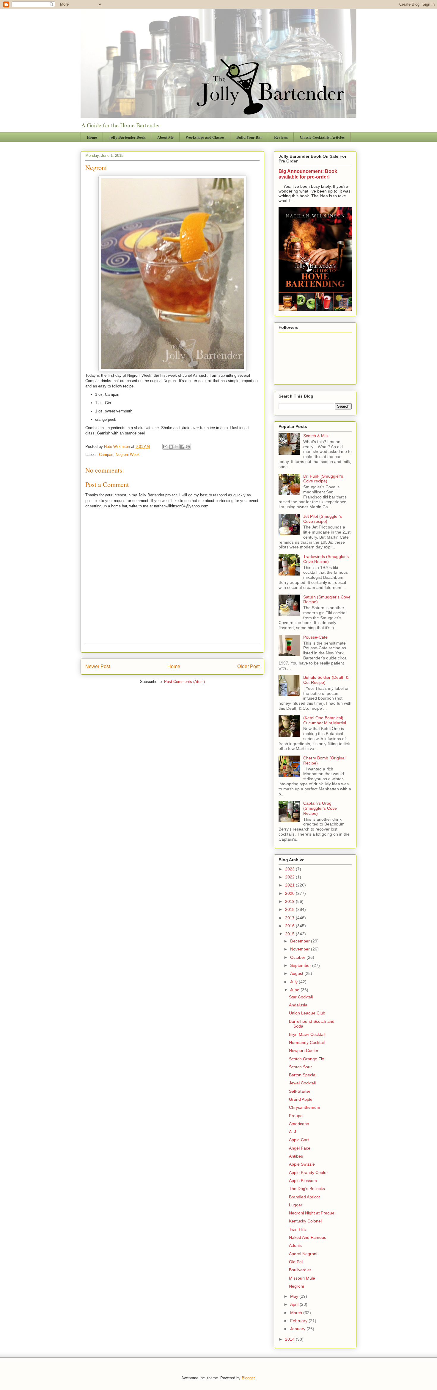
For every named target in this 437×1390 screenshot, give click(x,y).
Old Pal (296, 1261)
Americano (299, 1123)
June (295, 989)
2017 (290, 917)
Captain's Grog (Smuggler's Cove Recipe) (320, 808)
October (298, 957)
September (301, 965)
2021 (290, 885)
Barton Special (302, 1074)
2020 (290, 893)
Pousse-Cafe (315, 637)
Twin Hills (297, 1229)
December (300, 941)
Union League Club (307, 1013)
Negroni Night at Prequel (312, 1213)
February (299, 1320)
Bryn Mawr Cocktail (307, 1034)
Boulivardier (300, 1269)
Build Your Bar (249, 137)
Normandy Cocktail (307, 1042)
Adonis (295, 1245)
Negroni (296, 1286)
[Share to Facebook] (182, 447)
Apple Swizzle (302, 1164)
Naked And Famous (307, 1237)
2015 (290, 933)
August (297, 973)
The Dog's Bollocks (307, 1188)
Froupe (296, 1115)
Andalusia (298, 1005)
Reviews (281, 137)
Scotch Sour (300, 1066)
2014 (290, 1339)
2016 (290, 925)
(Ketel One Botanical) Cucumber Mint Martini (324, 720)
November (300, 949)
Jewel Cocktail (302, 1083)
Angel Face (299, 1148)
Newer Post (97, 666)
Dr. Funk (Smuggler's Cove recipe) (323, 479)
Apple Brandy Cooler (308, 1172)
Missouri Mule (302, 1278)
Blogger (248, 1378)
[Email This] (165, 447)
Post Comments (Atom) (184, 681)
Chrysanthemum (304, 1107)
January (298, 1328)
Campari (106, 454)
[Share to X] (177, 447)
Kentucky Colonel (305, 1221)
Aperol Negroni (303, 1253)
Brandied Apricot (304, 1196)
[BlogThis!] (171, 447)
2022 (290, 877)
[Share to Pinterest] (188, 447)
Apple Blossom (303, 1180)
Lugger (295, 1205)
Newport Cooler (303, 1050)
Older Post (248, 666)
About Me (165, 137)
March (296, 1312)
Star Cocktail (301, 997)
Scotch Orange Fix (306, 1058)
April (295, 1304)
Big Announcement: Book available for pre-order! (308, 173)
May (294, 1296)
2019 (290, 901)
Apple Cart (299, 1139)
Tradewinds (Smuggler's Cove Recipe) (326, 559)
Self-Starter (299, 1091)
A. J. (293, 1131)
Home (92, 137)
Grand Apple (300, 1099)
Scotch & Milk (315, 435)
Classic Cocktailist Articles (322, 137)
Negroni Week (128, 454)
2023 (290, 869)
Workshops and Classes (205, 137)
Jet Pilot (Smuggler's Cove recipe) (322, 519)
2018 (290, 909)
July (294, 981)
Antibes (296, 1156)
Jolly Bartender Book (127, 137)
